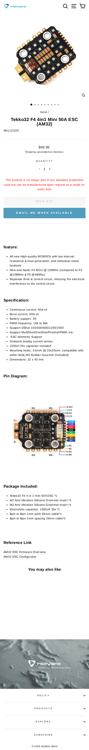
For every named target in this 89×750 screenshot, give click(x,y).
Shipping (30, 151)
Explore (43, 721)
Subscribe (43, 735)
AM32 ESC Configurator (20, 556)
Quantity (44, 161)
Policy (43, 695)
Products (43, 708)
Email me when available (44, 212)
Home (43, 112)
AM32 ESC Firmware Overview (25, 552)
